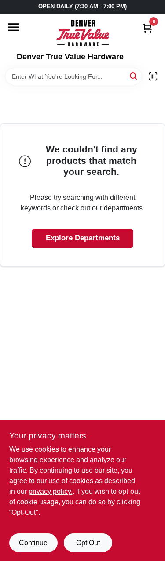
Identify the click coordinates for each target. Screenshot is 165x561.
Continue (33, 543)
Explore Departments (83, 238)
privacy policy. (51, 491)
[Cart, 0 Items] (147, 28)
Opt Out (88, 543)
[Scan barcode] (153, 76)
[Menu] (13, 27)
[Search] (134, 76)
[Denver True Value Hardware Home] (82, 33)
